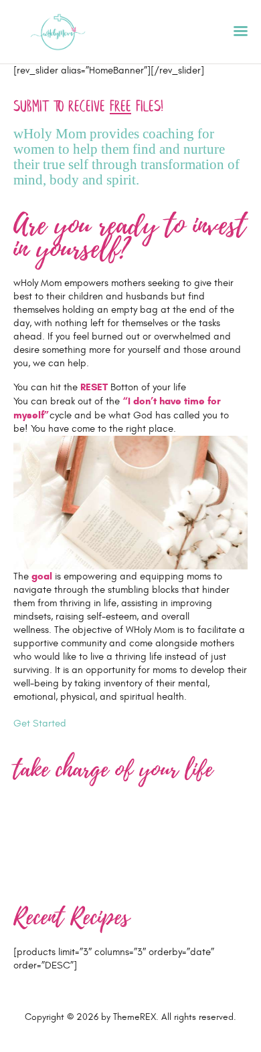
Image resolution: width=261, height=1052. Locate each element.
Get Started (39, 723)
